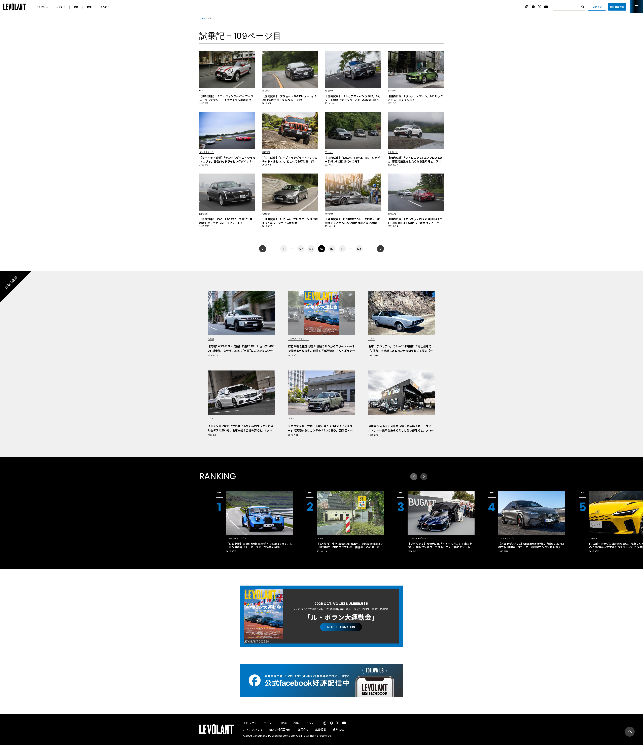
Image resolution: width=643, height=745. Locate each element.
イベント (104, 6)
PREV (262, 248)
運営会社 (338, 729)
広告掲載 (320, 729)
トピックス (42, 6)
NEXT (380, 248)
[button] (423, 476)
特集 (89, 6)
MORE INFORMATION (341, 627)
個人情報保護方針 (280, 729)
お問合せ (303, 729)
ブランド (60, 6)
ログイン (597, 6)
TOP (201, 18)
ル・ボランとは (252, 729)
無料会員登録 (617, 6)
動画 (76, 6)
